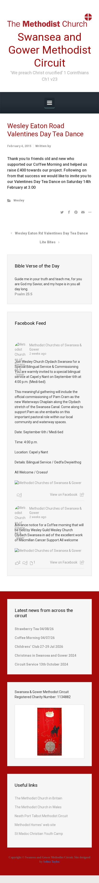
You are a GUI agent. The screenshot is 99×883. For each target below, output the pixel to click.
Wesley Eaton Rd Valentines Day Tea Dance (51, 233)
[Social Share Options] (82, 495)
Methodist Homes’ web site (35, 825)
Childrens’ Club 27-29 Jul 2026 (39, 647)
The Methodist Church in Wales (38, 807)
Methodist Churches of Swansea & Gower (55, 347)
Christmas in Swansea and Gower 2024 (45, 655)
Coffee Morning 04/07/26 (35, 638)
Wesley (18, 200)
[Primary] (49, 103)
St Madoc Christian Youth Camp (39, 834)
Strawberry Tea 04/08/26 (34, 629)
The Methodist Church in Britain (38, 798)
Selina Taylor (51, 861)
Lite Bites (48, 242)
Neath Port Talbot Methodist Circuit (41, 816)
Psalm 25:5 (23, 294)
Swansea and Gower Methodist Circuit (49, 50)
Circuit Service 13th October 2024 (41, 664)
